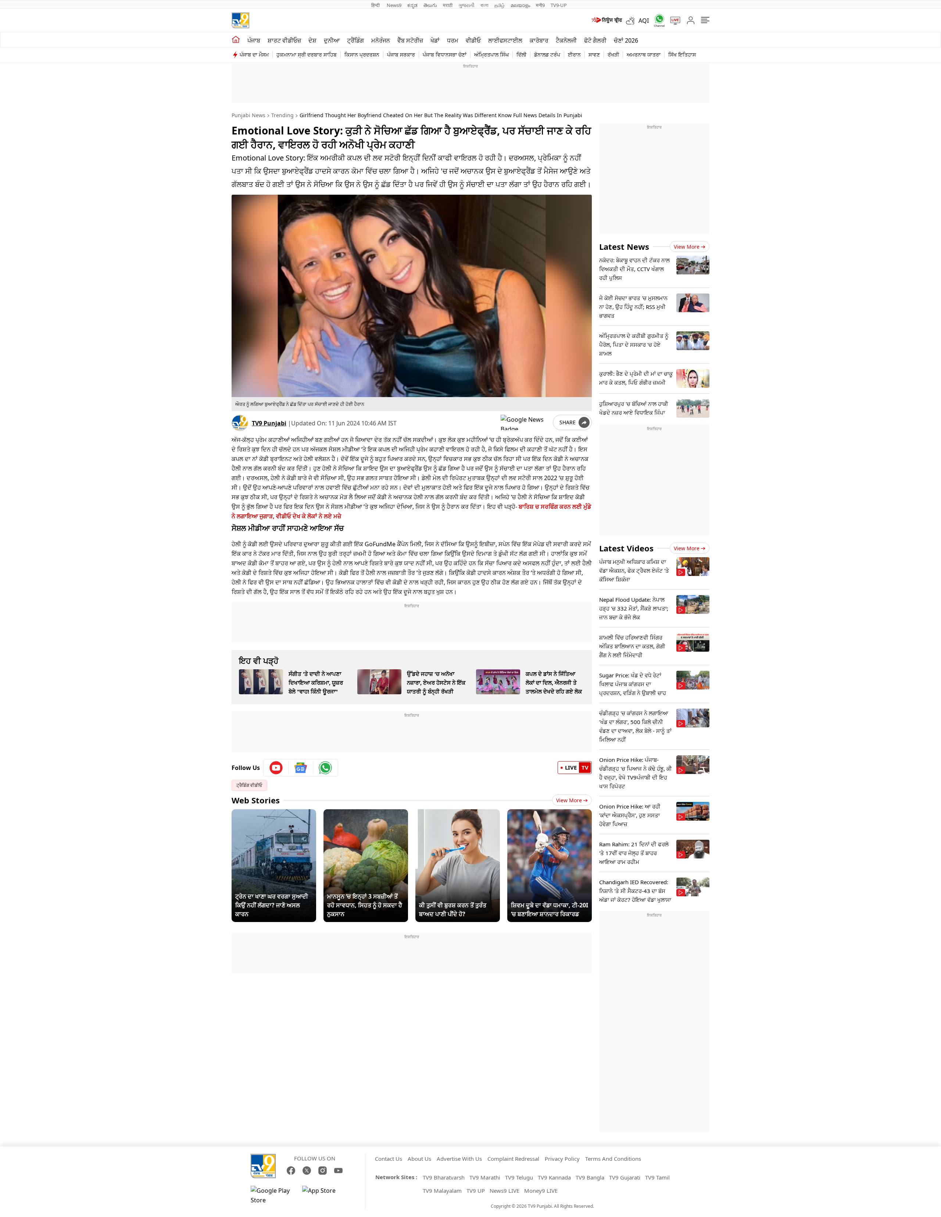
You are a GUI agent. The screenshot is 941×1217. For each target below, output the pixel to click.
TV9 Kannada (554, 1177)
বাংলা (484, 5)
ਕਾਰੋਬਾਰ (539, 40)
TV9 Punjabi (269, 423)
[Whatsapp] (657, 20)
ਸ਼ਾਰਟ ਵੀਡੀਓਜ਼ (284, 40)
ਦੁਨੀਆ (332, 40)
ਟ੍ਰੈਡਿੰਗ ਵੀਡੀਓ (249, 785)
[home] (236, 39)
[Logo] (240, 20)
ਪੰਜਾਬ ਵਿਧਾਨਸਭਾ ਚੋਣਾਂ (444, 54)
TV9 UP (475, 1190)
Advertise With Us (459, 1158)
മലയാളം (520, 5)
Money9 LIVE (541, 1190)
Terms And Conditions (613, 1158)
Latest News (624, 246)
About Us (419, 1158)
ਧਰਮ (452, 40)
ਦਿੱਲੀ (521, 54)
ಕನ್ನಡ (412, 5)
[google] (525, 422)
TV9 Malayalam (442, 1190)
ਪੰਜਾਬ (253, 40)
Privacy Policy (562, 1158)
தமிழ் (499, 5)
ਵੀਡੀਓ (473, 40)
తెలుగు (430, 5)
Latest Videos (626, 548)
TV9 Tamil (657, 1177)
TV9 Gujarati (624, 1177)
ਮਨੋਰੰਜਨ (380, 40)
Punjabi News (248, 115)
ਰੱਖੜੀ (613, 54)
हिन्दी (376, 5)
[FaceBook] (291, 1170)
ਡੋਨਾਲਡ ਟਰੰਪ (547, 54)
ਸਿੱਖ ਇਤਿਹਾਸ (682, 54)
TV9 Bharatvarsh (444, 1177)
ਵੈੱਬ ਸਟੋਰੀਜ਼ (410, 40)
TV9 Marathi (484, 1177)
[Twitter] (307, 1170)
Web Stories (256, 800)
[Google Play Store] (272, 1195)
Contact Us (388, 1158)
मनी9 (540, 5)
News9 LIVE (504, 1190)
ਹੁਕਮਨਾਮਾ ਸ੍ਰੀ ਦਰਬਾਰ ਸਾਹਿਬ (306, 54)
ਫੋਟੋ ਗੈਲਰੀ (595, 40)
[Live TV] (672, 20)
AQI (643, 21)
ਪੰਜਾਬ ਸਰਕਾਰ (401, 54)
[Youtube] (276, 767)
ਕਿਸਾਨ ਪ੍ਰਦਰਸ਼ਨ (361, 54)
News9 (394, 5)
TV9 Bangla (590, 1177)
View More (569, 800)
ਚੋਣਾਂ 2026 (626, 40)
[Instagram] (322, 1170)
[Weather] (632, 20)
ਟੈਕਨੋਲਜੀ (566, 40)
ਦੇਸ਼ (312, 40)
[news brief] (606, 20)
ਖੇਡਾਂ (435, 40)
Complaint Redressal (513, 1158)
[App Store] (324, 1195)
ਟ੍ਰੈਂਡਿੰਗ (355, 40)
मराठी (447, 5)
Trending (282, 115)
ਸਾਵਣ (594, 54)
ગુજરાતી (466, 5)
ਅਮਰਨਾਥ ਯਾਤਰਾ (644, 54)
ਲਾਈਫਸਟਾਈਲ (505, 40)
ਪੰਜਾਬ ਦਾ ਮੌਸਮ (254, 54)
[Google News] (301, 767)
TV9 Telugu (519, 1177)
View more (687, 246)
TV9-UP (559, 5)
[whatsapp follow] (325, 767)
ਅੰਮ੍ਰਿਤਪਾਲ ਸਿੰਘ (491, 54)
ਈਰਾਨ (574, 54)
